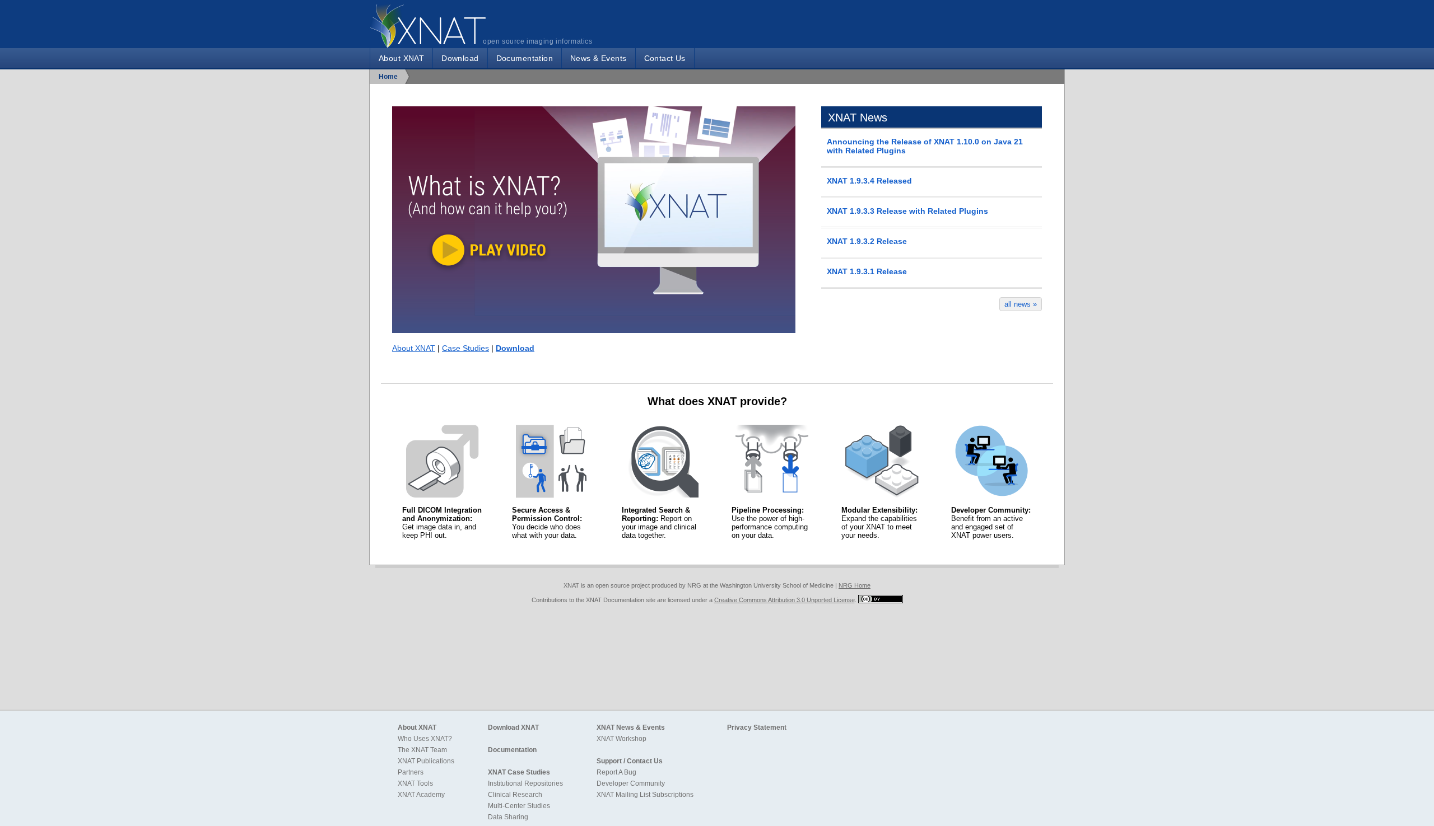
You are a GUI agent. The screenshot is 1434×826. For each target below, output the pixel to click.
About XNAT (401, 58)
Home (388, 77)
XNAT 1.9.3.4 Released (869, 180)
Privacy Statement (756, 727)
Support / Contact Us (630, 761)
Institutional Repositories (525, 783)
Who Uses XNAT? (425, 739)
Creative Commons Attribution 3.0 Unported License (784, 600)
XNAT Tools (415, 783)
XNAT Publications (426, 761)
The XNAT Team (422, 750)
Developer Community (631, 783)
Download (459, 58)
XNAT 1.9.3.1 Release (867, 271)
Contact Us (665, 58)
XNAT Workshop (621, 739)
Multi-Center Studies (519, 806)
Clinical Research (515, 795)
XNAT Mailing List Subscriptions (645, 795)
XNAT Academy (421, 795)
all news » (1020, 304)
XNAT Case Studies (519, 772)
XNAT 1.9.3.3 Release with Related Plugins (907, 210)
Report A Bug (616, 772)
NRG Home (854, 585)
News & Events (598, 58)
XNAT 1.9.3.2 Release (867, 241)
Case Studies (465, 348)
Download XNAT (513, 727)
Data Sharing (508, 817)
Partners (410, 772)
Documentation (524, 58)
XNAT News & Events (631, 727)
